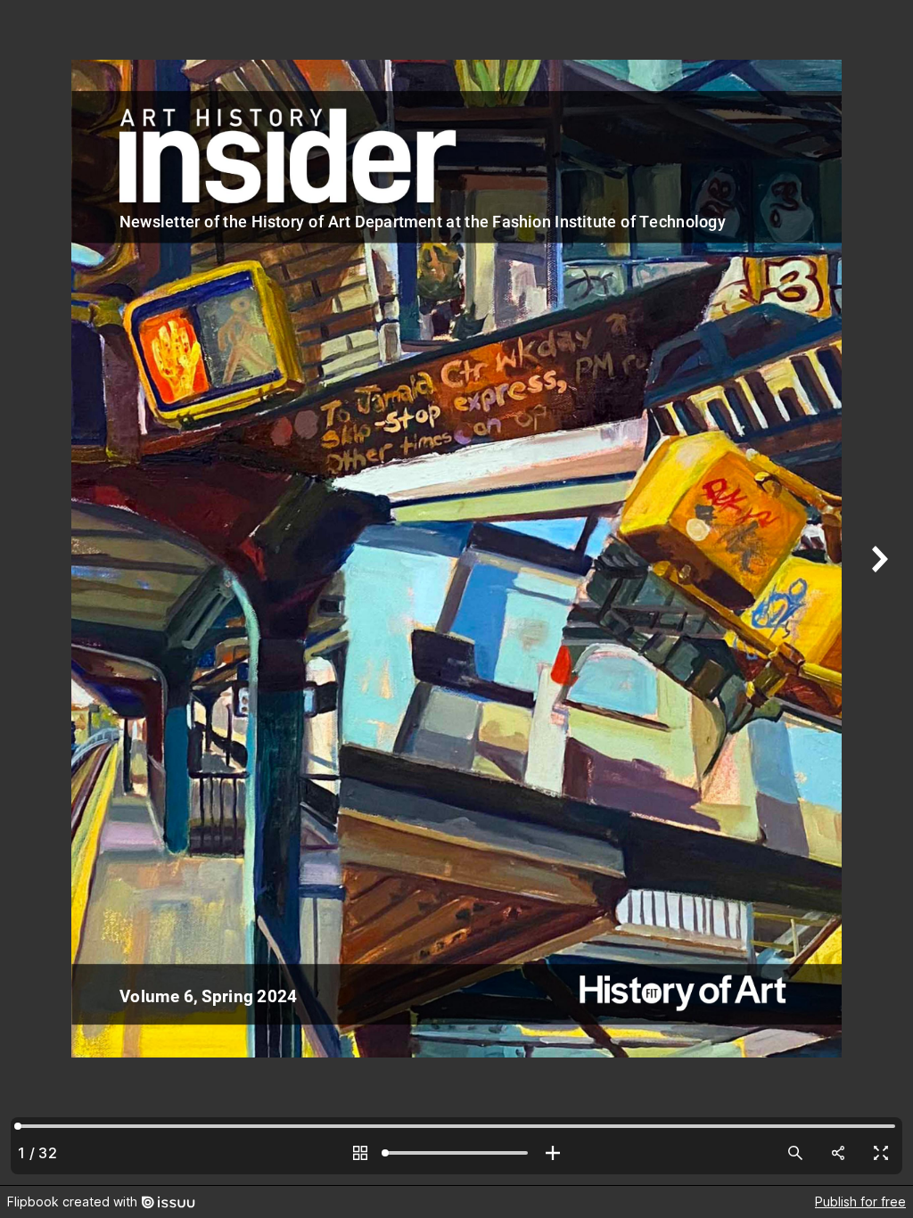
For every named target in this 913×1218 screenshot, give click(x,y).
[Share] (838, 1153)
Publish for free (860, 1201)
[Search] (795, 1153)
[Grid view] (360, 1153)
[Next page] (877, 592)
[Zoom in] (553, 1153)
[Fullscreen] (881, 1153)
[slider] (456, 1153)
